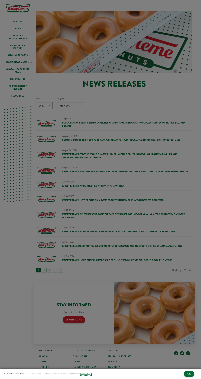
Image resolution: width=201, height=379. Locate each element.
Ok (189, 373)
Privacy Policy (85, 373)
